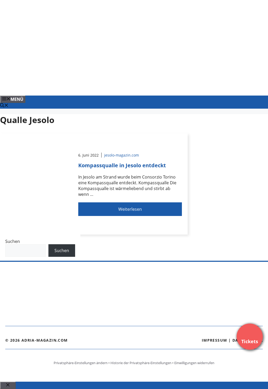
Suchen (12, 241)
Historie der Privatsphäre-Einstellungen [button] (140, 362)
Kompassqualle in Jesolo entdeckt (122, 165)
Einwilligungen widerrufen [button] (194, 362)
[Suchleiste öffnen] (4, 106)
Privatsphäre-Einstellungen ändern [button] (81, 362)
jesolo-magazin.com (121, 155)
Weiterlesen (130, 209)
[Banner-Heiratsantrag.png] (105, 86)
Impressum (214, 340)
